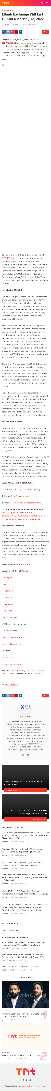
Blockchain (6, 1011)
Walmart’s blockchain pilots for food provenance (23, 1055)
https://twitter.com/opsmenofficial (25, 502)
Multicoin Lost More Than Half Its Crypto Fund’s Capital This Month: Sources (23, 1015)
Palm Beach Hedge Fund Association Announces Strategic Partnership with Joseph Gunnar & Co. (23, 956)
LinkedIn (8, 597)
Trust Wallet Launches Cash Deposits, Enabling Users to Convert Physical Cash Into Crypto (23, 943)
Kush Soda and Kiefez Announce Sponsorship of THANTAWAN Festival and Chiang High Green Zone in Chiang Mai (24, 877)
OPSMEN (6, 258)
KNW (6, 841)
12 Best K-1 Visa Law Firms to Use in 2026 (20, 966)
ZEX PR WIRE (14, 24)
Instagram (8, 604)
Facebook (8, 590)
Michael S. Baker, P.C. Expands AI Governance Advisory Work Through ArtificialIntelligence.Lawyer (25, 892)
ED (5, 960)
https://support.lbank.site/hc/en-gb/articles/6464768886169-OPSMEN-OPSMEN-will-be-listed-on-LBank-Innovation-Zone (25, 515)
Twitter (7, 584)
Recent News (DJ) (8, 10)
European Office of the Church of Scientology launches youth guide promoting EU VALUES (22, 850)
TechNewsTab (24, 1086)
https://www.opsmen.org (28, 489)
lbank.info (25, 564)
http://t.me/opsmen (20, 496)
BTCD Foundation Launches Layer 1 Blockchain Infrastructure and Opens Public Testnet (22, 864)
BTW (6, 948)
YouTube (8, 610)
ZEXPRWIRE (8, 657)
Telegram (8, 577)
